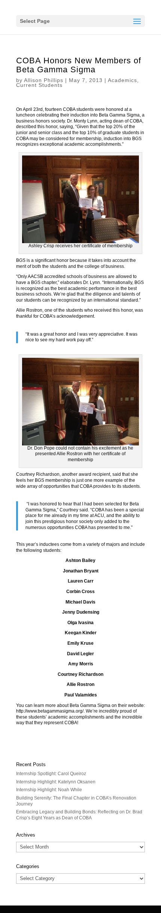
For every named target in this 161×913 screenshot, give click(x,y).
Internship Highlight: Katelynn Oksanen (55, 781)
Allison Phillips (43, 80)
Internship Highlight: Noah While (49, 789)
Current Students (39, 85)
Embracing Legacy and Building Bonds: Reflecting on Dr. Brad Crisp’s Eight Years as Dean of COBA (79, 814)
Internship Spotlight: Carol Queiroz (51, 773)
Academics (122, 80)
